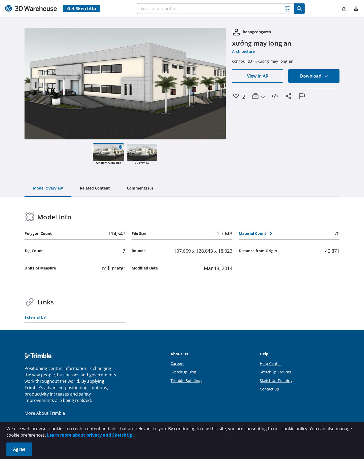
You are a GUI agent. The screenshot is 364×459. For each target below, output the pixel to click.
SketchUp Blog (183, 372)
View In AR (257, 76)
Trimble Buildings (186, 380)
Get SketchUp (81, 8)
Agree (19, 449)
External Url (35, 317)
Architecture (243, 51)
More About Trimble (45, 413)
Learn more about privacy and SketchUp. (90, 435)
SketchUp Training (276, 380)
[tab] (48, 188)
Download (311, 76)
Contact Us (269, 389)
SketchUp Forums (275, 372)
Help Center (270, 363)
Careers (177, 363)
